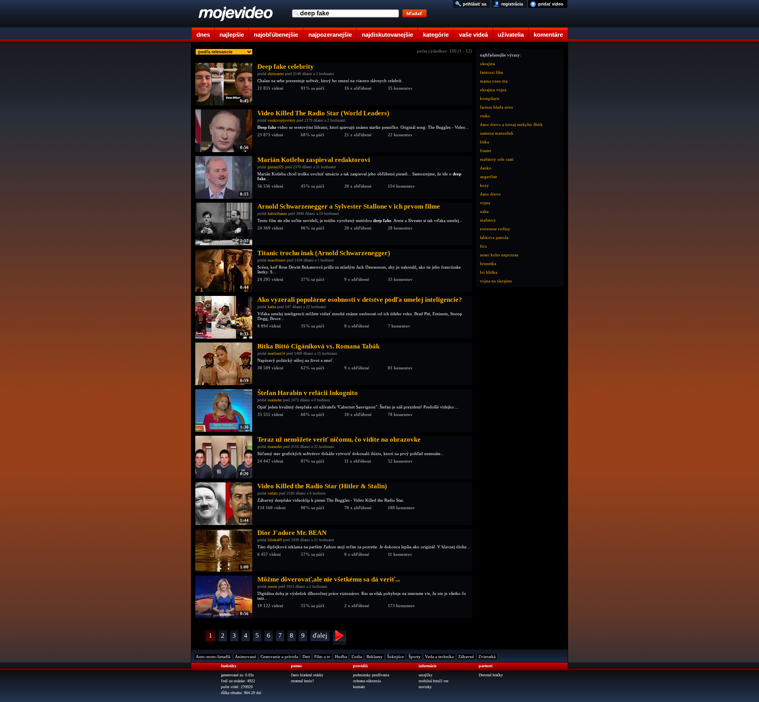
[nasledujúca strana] (339, 637)
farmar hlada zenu (496, 107)
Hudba (341, 656)
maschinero (276, 260)
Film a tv (322, 656)
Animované (245, 656)
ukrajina (487, 63)
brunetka (488, 263)
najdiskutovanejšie (387, 34)
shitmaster (276, 74)
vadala (273, 493)
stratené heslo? (302, 681)
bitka (484, 141)
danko (485, 168)
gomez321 (276, 167)
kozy (484, 185)
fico (483, 246)
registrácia (512, 4)
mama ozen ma (494, 81)
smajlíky (425, 675)
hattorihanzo (277, 213)
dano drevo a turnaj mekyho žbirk (511, 124)
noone (272, 586)
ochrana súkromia (367, 681)
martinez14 (276, 353)
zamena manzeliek (497, 133)
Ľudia (356, 656)
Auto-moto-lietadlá (213, 656)
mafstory (488, 220)
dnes (203, 34)
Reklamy (374, 656)
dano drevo (490, 194)
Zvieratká (487, 656)
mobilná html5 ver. (434, 681)
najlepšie (231, 34)
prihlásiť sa (474, 4)
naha (484, 211)
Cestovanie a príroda (279, 656)
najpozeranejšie (330, 34)
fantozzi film (491, 72)
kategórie (436, 34)
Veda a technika (439, 656)
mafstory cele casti (497, 159)
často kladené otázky (307, 675)
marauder (275, 400)
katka (272, 307)
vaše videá (473, 34)
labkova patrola (494, 237)
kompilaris (489, 98)
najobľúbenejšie (276, 34)
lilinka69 (275, 540)
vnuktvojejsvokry (281, 120)
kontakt (359, 687)
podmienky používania (371, 675)
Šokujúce (395, 656)
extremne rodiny (495, 228)
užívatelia (511, 34)
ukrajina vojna (493, 89)
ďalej (320, 635)
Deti (306, 656)
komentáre (548, 34)
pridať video (550, 4)
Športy (414, 656)
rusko (485, 115)
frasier (485, 150)
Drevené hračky (491, 675)
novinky (425, 687)
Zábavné (466, 656)
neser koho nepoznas (499, 254)
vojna (485, 202)
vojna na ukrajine (496, 281)
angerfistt (488, 176)
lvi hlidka (488, 272)
